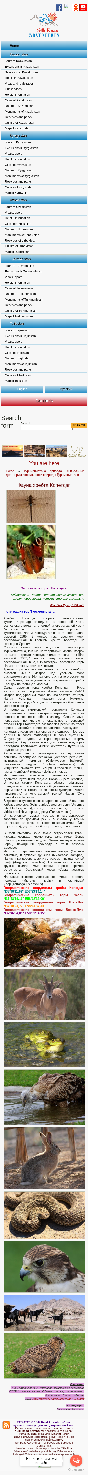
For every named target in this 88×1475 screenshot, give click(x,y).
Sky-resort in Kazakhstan (21, 72)
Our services (13, 89)
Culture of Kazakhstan (19, 122)
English (22, 389)
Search (26, 423)
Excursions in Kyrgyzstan (21, 148)
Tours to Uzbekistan (18, 207)
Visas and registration (19, 83)
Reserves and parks (18, 117)
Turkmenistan (20, 259)
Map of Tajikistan (16, 381)
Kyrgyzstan (18, 135)
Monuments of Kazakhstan (22, 111)
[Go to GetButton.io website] (76, 1470)
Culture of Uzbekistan (19, 246)
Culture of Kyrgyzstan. (19, 187)
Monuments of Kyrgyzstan (22, 176)
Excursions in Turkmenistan (23, 271)
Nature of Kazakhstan (19, 106)
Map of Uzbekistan (17, 252)
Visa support (13, 153)
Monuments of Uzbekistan (22, 235)
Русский (66, 389)
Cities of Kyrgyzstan (18, 165)
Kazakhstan (19, 54)
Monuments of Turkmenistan (24, 299)
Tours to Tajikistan (17, 330)
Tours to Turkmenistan (19, 266)
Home (14, 45)
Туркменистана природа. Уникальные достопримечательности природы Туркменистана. (45, 473)
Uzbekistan (18, 200)
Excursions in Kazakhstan (22, 66)
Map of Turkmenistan (19, 316)
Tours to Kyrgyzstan (18, 142)
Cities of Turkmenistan (19, 288)
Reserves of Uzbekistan (20, 240)
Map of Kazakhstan (17, 128)
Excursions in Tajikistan (20, 336)
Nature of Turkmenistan (20, 294)
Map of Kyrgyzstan (17, 193)
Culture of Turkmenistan (21, 310)
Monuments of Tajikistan (21, 364)
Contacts (44, 400)
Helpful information (17, 94)
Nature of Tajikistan (17, 358)
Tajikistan (17, 323)
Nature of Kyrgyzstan (19, 170)
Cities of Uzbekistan (18, 223)
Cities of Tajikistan (17, 353)
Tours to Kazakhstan (18, 61)
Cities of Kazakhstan (18, 100)
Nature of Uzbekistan (19, 229)
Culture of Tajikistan (18, 375)
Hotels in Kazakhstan (19, 78)
